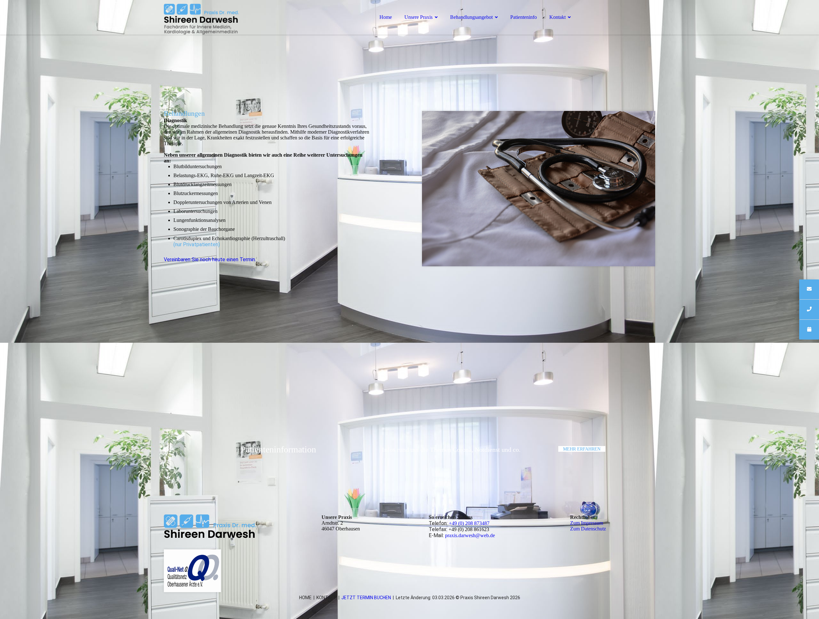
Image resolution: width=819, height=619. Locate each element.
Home (385, 17)
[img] (220, 22)
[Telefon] (809, 309)
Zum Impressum (586, 523)
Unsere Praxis (418, 17)
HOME (305, 597)
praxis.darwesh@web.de (470, 535)
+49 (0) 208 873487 (469, 523)
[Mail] (809, 289)
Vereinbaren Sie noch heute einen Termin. (210, 259)
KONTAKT (326, 597)
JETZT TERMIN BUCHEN (366, 597)
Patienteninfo (523, 17)
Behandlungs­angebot (471, 17)
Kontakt (557, 17)
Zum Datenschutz (588, 528)
